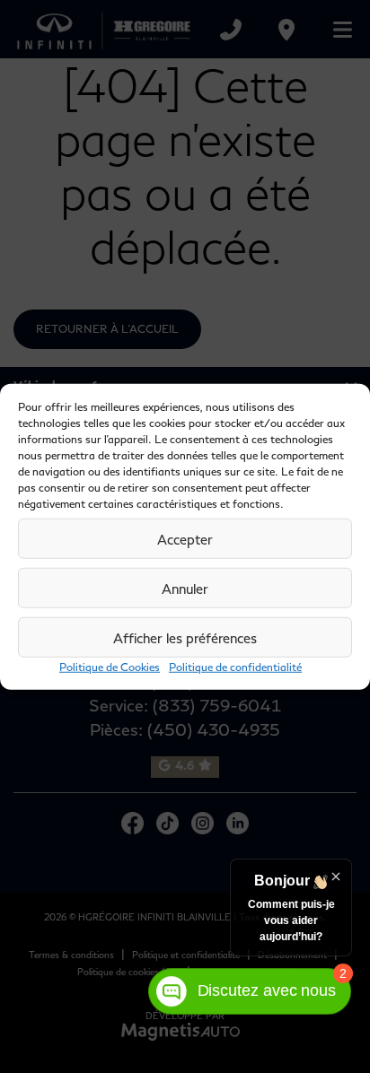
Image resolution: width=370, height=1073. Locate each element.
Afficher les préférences (185, 637)
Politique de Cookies (109, 667)
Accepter (185, 538)
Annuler (185, 588)
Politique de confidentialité (235, 667)
